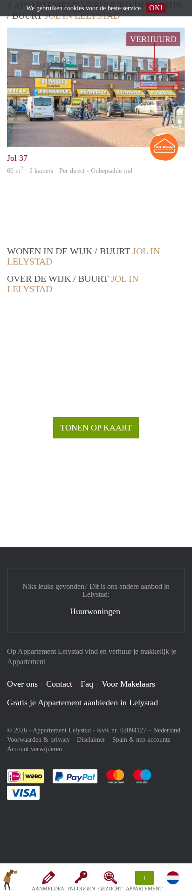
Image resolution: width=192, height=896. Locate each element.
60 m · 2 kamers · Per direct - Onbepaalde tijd (69, 170)
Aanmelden (48, 888)
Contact (59, 683)
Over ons (22, 683)
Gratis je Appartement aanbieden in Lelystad (82, 702)
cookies (74, 8)
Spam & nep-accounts (141, 739)
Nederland (166, 730)
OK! (156, 8)
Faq (87, 683)
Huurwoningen (95, 611)
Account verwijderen (34, 749)
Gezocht (110, 888)
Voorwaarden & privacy (38, 739)
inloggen (81, 888)
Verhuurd (153, 39)
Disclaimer (91, 739)
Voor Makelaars (128, 683)
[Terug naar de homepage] (10, 881)
